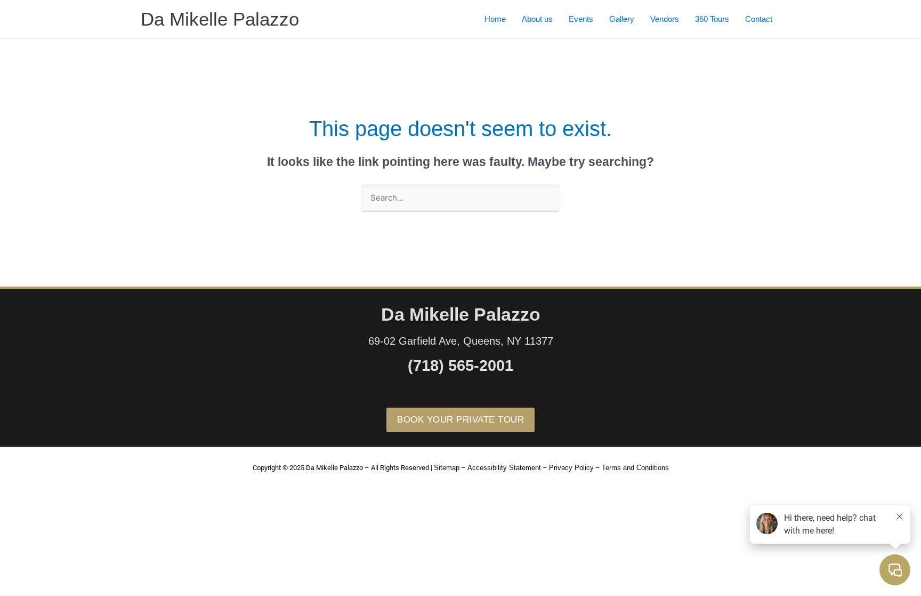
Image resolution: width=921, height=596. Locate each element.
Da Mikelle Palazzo (220, 19)
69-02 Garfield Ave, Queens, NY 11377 (460, 341)
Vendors (664, 18)
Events (581, 18)
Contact (758, 18)
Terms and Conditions (635, 468)
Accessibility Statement (504, 468)
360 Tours (712, 18)
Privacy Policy (571, 468)
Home (495, 18)
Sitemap (446, 468)
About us (537, 18)
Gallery (621, 18)
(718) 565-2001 (460, 365)
